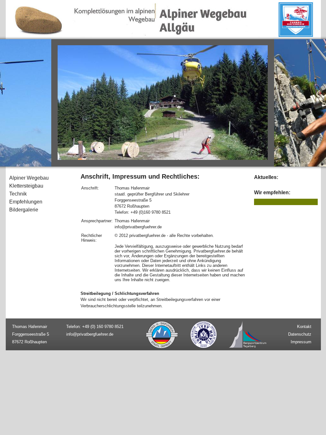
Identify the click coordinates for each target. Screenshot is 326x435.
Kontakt (304, 326)
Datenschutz (299, 334)
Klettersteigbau (26, 186)
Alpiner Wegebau (29, 178)
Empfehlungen (25, 201)
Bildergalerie (23, 209)
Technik (18, 193)
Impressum (301, 341)
